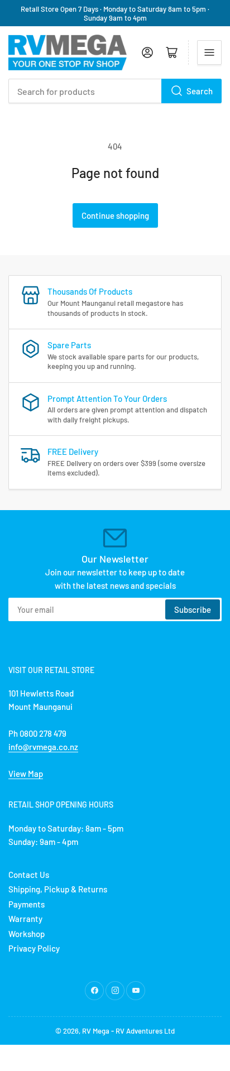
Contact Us (28, 875)
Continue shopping (115, 215)
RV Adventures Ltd (145, 1030)
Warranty (25, 919)
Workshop (26, 934)
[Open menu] (209, 52)
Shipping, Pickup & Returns (57, 889)
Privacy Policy (34, 948)
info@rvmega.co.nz (43, 747)
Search (199, 91)
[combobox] (115, 91)
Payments (26, 904)
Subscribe (192, 609)
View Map (25, 774)
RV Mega (95, 1030)
